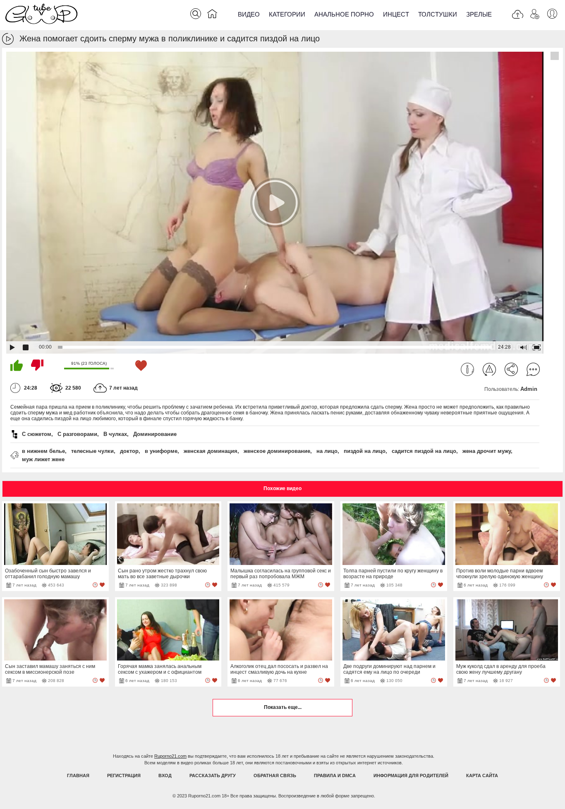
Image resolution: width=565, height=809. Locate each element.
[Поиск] (195, 13)
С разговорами (77, 434)
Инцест (396, 14)
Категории (287, 14)
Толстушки (437, 14)
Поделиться (511, 369)
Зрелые (479, 14)
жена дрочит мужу (486, 451)
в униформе (161, 451)
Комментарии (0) (533, 369)
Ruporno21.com (170, 756)
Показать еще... (283, 707)
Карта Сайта (482, 775)
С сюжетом (36, 434)
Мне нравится (16, 365)
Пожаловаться (489, 369)
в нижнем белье (43, 451)
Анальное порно (344, 14)
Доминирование (155, 434)
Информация (467, 369)
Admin (528, 389)
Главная (78, 775)
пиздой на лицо (364, 451)
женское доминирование (277, 451)
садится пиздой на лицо (424, 451)
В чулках (115, 434)
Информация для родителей (410, 775)
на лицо (327, 451)
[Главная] (212, 15)
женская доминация (210, 451)
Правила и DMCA (335, 775)
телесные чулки (92, 451)
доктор (129, 451)
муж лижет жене (43, 459)
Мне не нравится (37, 365)
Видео (249, 14)
